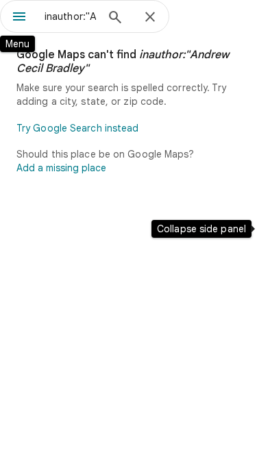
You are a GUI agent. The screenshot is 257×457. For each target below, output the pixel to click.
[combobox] (70, 16)
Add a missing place (61, 168)
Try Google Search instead (77, 128)
